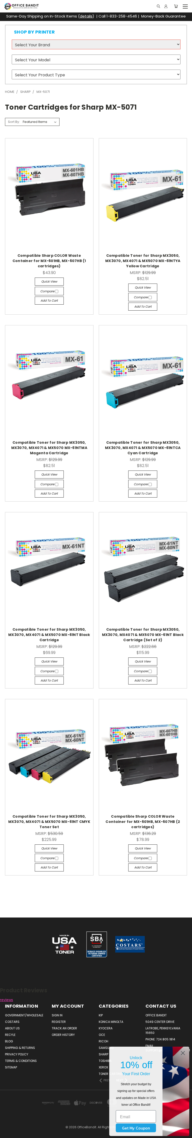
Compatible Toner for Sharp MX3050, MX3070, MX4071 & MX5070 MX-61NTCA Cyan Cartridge (142, 448)
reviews (6, 999)
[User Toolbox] (165, 6)
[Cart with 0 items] (175, 6)
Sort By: (14, 121)
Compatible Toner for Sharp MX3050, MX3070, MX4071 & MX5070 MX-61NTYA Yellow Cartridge (142, 261)
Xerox (103, 1067)
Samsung (106, 1048)
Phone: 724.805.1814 (160, 1039)
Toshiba (105, 1061)
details (86, 16)
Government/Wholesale (24, 1015)
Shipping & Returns (20, 1048)
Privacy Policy (16, 1054)
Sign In (57, 1015)
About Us (12, 1028)
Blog (9, 1041)
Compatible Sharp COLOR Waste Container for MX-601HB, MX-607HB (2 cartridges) (143, 821)
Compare (47, 291)
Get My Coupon (136, 1128)
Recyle (10, 1035)
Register (59, 1022)
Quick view (49, 281)
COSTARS (12, 1022)
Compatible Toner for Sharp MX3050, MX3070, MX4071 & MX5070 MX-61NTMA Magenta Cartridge (49, 448)
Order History (63, 1035)
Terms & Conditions (21, 1061)
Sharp (103, 1054)
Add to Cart (49, 300)
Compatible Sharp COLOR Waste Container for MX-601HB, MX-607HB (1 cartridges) (49, 261)
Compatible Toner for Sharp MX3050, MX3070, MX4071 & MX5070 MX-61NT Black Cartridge (49, 634)
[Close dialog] (182, 1053)
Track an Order (64, 1028)
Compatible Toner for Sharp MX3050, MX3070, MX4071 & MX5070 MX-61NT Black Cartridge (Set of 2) (143, 634)
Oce (102, 1035)
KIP (101, 1015)
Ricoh (103, 1041)
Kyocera (105, 1028)
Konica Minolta (111, 1022)
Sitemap (11, 1067)
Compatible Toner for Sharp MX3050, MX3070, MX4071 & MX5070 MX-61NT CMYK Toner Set (49, 821)
